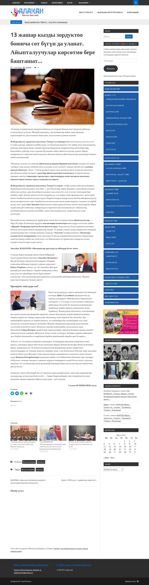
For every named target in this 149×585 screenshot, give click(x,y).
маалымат (39, 469)
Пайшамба (110, 252)
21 (120, 449)
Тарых (109, 143)
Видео (109, 237)
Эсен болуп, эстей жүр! (116, 206)
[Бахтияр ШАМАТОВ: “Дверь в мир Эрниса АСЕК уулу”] (112, 371)
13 (115, 446)
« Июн (106, 457)
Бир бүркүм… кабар (114, 174)
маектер (110, 137)
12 (110, 446)
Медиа (108, 227)
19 (110, 449)
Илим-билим (110, 89)
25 (105, 451)
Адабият (110, 193)
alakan (106, 404)
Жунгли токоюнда (29, 462)
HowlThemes (26, 581)
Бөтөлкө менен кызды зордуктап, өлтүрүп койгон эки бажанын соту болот (81, 444)
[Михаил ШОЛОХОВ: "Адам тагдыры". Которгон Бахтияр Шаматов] (130, 371)
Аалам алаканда (114, 168)
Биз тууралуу (86, 13)
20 (115, 449)
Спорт (107, 290)
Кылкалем (110, 199)
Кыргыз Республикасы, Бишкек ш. (27, 569)
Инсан (109, 130)
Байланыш (133, 13)
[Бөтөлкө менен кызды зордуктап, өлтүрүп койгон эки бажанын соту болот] (82, 433)
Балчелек (110, 262)
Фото (108, 243)
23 (130, 449)
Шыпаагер (110, 268)
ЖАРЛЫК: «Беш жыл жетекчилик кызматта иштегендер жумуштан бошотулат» (27, 481)
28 (120, 451)
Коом (69, 3)
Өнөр (108, 212)
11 (105, 446)
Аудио (109, 231)
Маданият (83, 3)
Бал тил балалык (113, 105)
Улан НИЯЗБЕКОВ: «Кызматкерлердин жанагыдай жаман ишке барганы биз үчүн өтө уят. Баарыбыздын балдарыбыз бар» (53, 445)
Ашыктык (110, 256)
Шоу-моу (109, 296)
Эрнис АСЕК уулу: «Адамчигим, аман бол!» (79, 480)
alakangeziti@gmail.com (23, 572)
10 (135, 443)
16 (130, 446)
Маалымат (29, 3)
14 (120, 446)
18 (105, 449)
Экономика (57, 3)
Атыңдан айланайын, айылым (120, 99)
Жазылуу (111, 68)
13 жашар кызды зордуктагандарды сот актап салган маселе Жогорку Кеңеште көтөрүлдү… (22, 444)
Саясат (44, 3)
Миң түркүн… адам (114, 181)
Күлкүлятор (110, 158)
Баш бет (16, 3)
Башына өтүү (130, 581)
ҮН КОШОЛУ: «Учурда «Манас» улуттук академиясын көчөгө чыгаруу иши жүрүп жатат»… (120, 395)
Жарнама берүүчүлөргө (110, 13)
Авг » (112, 457)
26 (110, 451)
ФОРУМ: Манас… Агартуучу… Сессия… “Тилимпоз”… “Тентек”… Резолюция (118, 407)
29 (125, 451)
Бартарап (110, 111)
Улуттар (109, 149)
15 (125, 446)
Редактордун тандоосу (115, 277)
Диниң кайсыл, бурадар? (117, 118)
